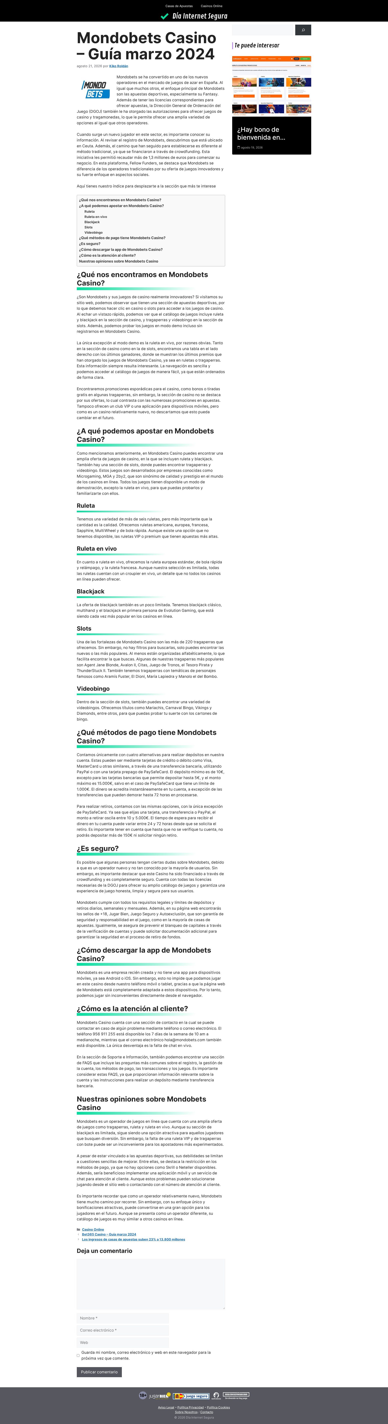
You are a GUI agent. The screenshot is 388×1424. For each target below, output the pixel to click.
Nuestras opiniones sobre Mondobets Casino (118, 261)
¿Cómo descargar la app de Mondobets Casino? (121, 249)
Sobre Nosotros (186, 1412)
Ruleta (89, 211)
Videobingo (93, 232)
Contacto (206, 1412)
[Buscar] (303, 30)
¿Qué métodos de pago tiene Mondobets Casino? (122, 238)
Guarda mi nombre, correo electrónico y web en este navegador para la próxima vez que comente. (146, 1355)
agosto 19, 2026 (252, 147)
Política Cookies (218, 1407)
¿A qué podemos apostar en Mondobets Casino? (121, 206)
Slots (88, 227)
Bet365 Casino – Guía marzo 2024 (109, 1234)
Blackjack (92, 222)
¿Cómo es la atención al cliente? (107, 255)
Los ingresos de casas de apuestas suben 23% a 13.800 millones (133, 1239)
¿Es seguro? (89, 244)
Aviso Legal (166, 1407)
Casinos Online (211, 6)
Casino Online (93, 1229)
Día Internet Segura (200, 16)
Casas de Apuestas (179, 6)
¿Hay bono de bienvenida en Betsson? (258, 133)
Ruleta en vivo (95, 217)
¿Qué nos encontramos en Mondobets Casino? (120, 200)
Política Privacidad (190, 1407)
